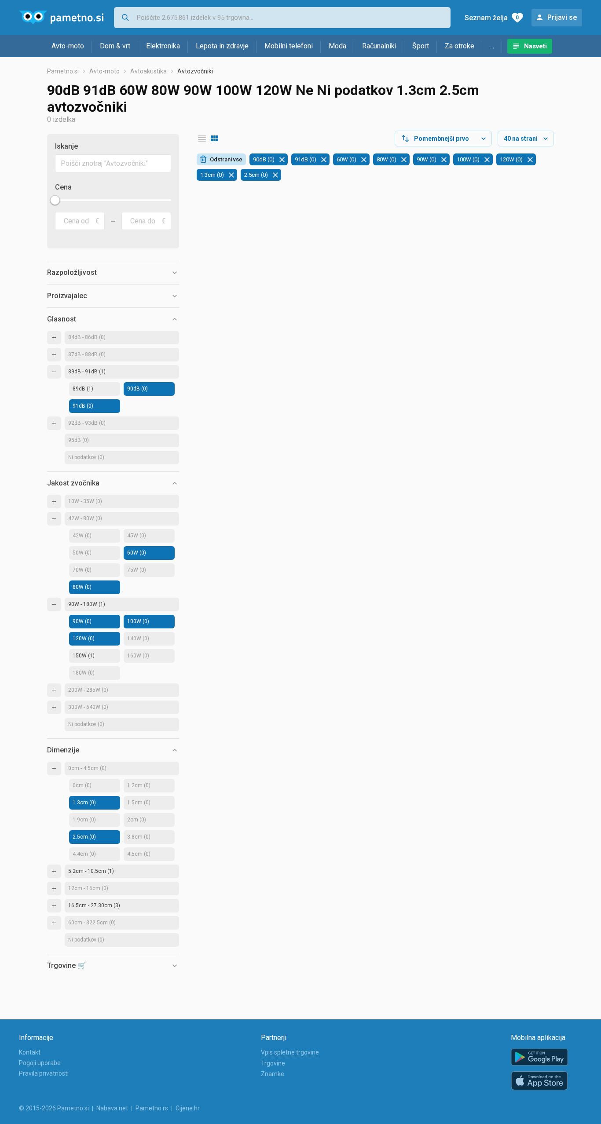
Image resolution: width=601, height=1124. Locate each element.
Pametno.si (63, 71)
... (492, 46)
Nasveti (535, 46)
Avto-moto (67, 46)
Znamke (272, 1073)
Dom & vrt (115, 46)
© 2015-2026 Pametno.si (54, 1108)
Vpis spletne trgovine (290, 1052)
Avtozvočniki (195, 71)
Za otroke (459, 46)
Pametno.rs (152, 1108)
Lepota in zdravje (222, 46)
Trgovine (273, 1063)
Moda (337, 46)
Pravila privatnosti (44, 1073)
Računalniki (379, 46)
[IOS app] (539, 1081)
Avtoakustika (148, 71)
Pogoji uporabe (40, 1062)
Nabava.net (112, 1108)
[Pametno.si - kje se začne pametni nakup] (61, 18)
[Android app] (539, 1057)
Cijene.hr (188, 1108)
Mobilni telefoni (288, 46)
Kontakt (29, 1052)
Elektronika (163, 46)
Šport (420, 46)
